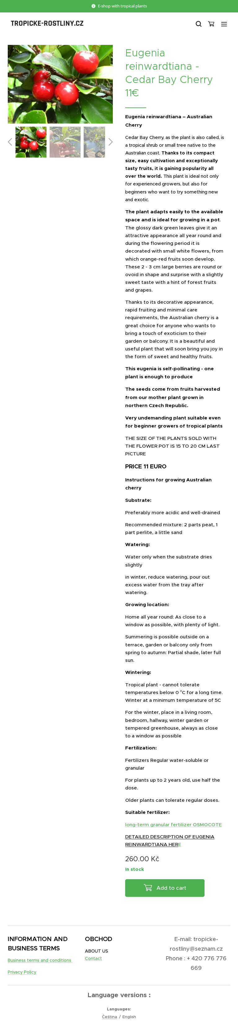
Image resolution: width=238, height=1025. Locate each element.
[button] (198, 24)
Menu (224, 24)
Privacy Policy (22, 972)
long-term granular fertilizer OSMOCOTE (173, 824)
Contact (93, 958)
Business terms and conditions (40, 960)
